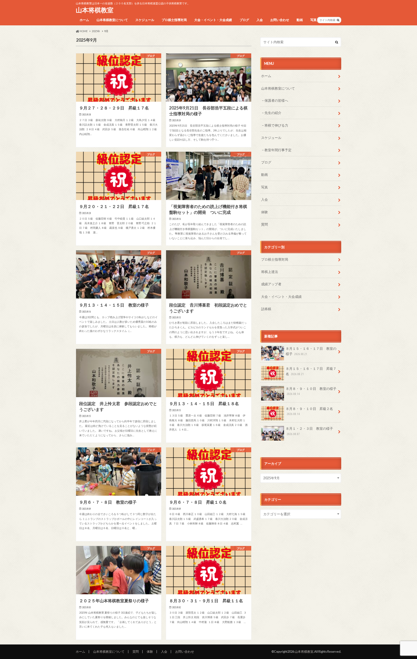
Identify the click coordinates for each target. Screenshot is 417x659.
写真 (313, 20)
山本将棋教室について (112, 20)
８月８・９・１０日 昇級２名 (309, 411)
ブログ (244, 20)
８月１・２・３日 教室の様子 (309, 431)
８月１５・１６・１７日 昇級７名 (311, 371)
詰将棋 (266, 309)
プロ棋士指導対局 (174, 20)
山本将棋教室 (94, 10)
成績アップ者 (271, 284)
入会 (260, 20)
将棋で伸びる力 (276, 125)
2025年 (96, 31)
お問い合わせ (279, 20)
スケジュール (144, 20)
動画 (300, 20)
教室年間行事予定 (278, 150)
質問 (264, 224)
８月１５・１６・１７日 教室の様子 (311, 351)
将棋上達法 (269, 272)
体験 (264, 212)
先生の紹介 (272, 113)
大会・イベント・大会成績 (213, 20)
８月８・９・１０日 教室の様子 (311, 391)
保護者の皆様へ (276, 100)
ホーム (84, 20)
